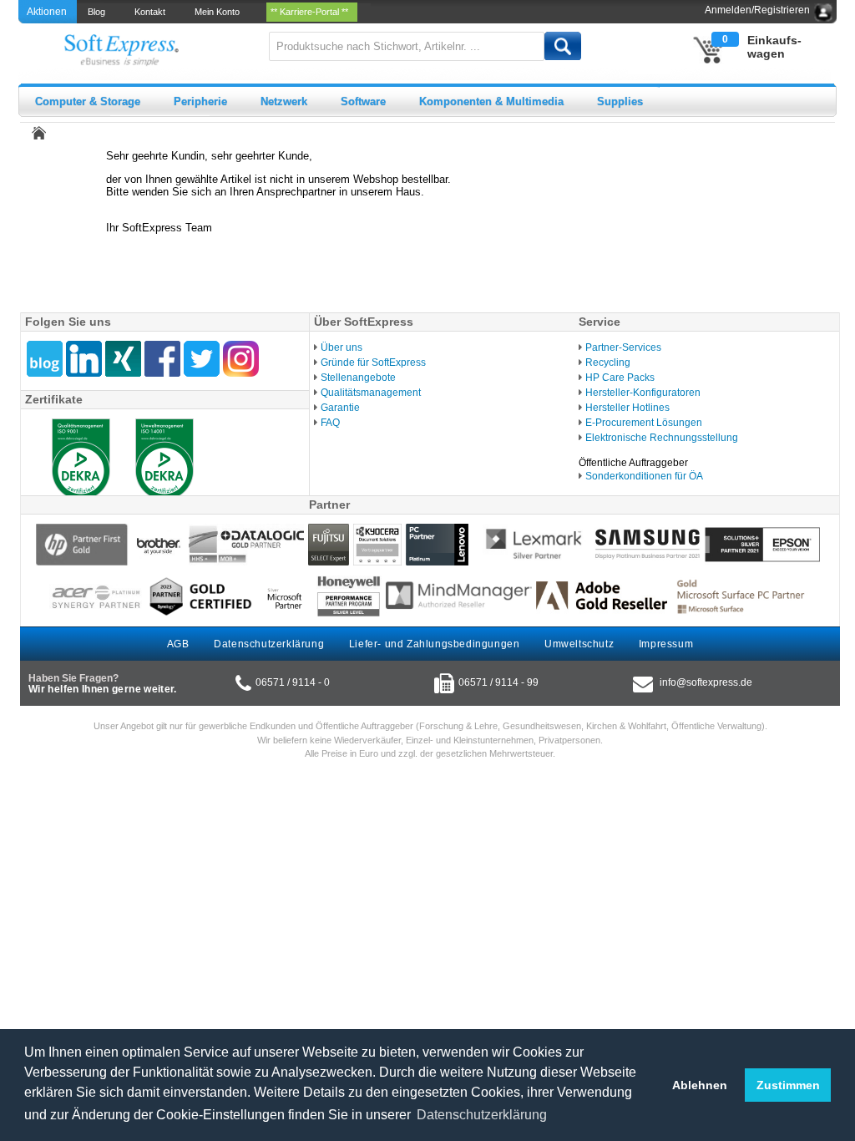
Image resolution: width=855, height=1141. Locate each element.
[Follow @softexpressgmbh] (202, 359)
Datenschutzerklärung (269, 644)
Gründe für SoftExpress (373, 362)
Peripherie (200, 101)
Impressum (666, 644)
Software (363, 101)
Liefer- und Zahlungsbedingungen (434, 644)
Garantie (340, 407)
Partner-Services (623, 347)
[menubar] (224, 11)
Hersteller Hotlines (627, 407)
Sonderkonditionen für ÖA (644, 476)
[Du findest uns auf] (162, 359)
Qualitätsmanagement (371, 392)
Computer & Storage (87, 101)
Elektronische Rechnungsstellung (661, 438)
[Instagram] (241, 359)
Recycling (607, 362)
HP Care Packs (620, 377)
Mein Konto (220, 12)
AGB (178, 644)
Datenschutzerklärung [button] (482, 1115)
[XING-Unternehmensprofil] (123, 359)
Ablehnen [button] (699, 1085)
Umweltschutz (579, 644)
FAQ (330, 423)
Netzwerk (284, 101)
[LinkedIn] (84, 359)
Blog (99, 12)
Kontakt (152, 12)
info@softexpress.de (706, 682)
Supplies (620, 101)
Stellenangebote (358, 377)
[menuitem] (97, 11)
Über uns (341, 347)
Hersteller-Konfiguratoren (643, 392)
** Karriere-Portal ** (312, 12)
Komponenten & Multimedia (491, 101)
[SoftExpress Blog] (45, 359)
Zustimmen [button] (788, 1085)
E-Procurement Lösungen (643, 423)
